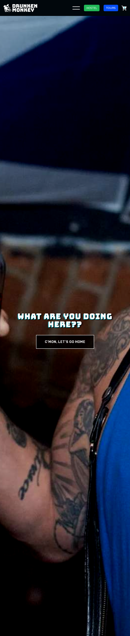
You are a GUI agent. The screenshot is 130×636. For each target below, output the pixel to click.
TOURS (111, 8)
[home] (20, 8)
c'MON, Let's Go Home (65, 342)
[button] (76, 8)
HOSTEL (91, 8)
